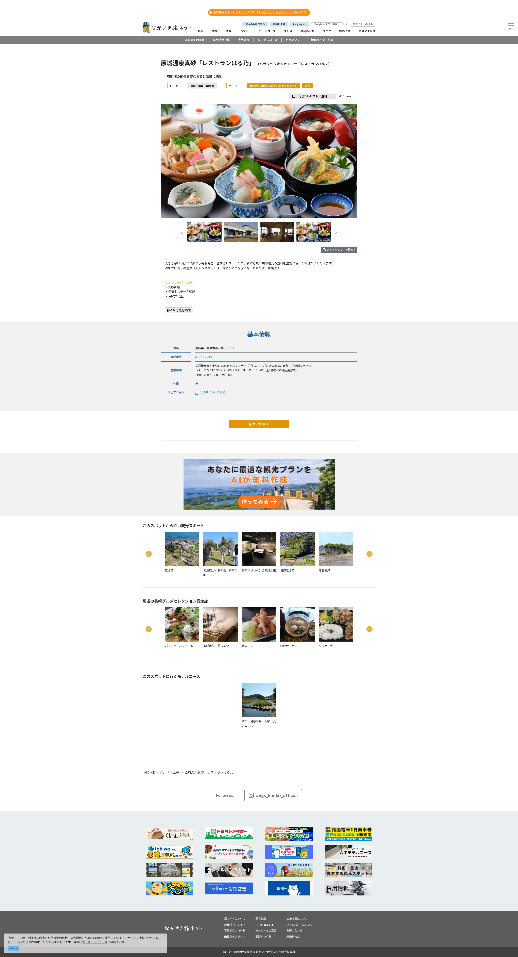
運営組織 (261, 918)
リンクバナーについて (300, 924)
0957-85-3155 (204, 357)
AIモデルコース (267, 40)
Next (347, 161)
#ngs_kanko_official (277, 795)
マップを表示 (260, 424)
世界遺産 (243, 40)
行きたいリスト (364, 24)
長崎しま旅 (279, 24)
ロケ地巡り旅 (221, 40)
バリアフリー (294, 40)
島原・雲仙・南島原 (202, 85)
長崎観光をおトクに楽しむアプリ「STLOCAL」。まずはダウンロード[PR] (259, 12)
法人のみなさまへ (255, 24)
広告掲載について (297, 918)
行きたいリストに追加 (312, 96)
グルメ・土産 (169, 772)
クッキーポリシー (93, 942)
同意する (13, 948)
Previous (170, 161)
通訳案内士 (293, 936)
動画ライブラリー (234, 936)
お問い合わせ (294, 930)
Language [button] (298, 24)
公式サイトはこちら (212, 392)
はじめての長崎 (195, 40)
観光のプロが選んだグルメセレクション (273, 85)
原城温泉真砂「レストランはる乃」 (210, 772)
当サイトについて (234, 918)
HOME (149, 772)
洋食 (307, 85)
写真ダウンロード (234, 930)
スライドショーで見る (340, 249)
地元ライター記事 (322, 40)
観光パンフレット (234, 924)
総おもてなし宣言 (266, 930)
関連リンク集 (263, 936)
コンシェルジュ (265, 924)
